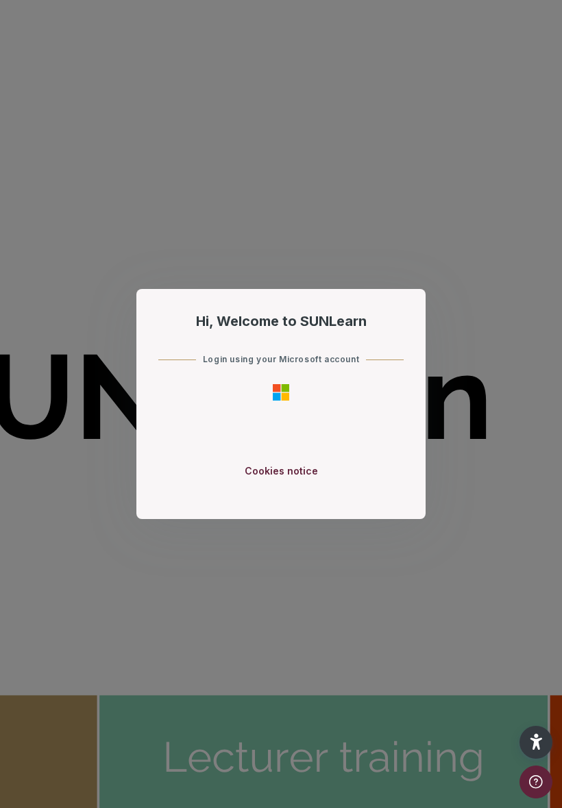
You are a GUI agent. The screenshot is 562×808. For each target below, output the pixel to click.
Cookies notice (281, 471)
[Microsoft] (281, 392)
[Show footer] (536, 782)
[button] (536, 742)
